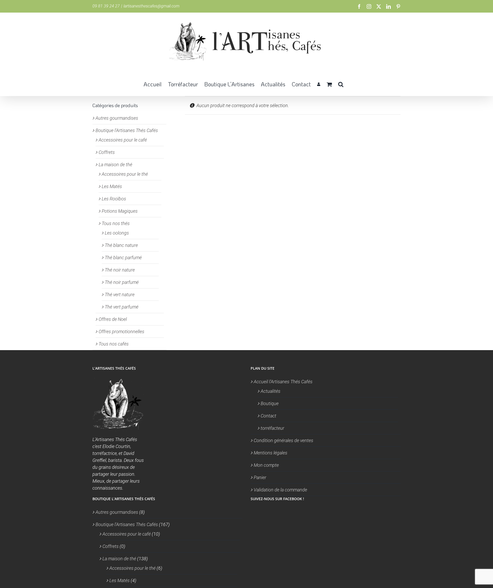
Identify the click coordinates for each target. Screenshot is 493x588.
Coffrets (107, 152)
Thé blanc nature (121, 245)
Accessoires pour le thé (125, 174)
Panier (260, 477)
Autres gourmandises (117, 118)
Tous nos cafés (114, 344)
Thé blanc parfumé (123, 257)
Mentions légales (270, 452)
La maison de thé (115, 164)
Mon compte (266, 465)
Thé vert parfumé (121, 307)
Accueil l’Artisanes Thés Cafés (283, 381)
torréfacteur (272, 428)
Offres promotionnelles (121, 331)
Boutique (270, 403)
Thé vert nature (120, 294)
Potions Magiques (120, 211)
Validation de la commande (280, 489)
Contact (268, 415)
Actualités (270, 391)
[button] (340, 84)
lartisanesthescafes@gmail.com (151, 6)
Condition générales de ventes (283, 440)
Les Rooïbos (114, 198)
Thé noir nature (120, 270)
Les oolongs (117, 233)
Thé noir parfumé (122, 282)
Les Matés (112, 186)
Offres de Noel (113, 319)
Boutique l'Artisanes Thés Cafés (127, 130)
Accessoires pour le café (123, 140)
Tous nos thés (116, 223)
